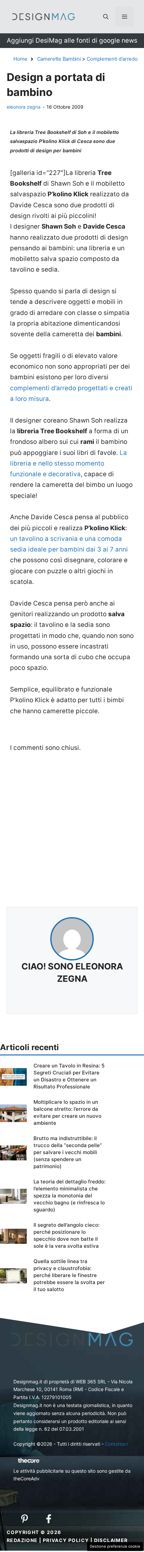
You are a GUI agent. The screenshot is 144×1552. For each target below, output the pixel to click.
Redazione (22, 1540)
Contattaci (116, 1444)
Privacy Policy (66, 1540)
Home (20, 59)
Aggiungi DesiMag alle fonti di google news (72, 40)
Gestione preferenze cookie (115, 1546)
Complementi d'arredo (112, 59)
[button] (105, 17)
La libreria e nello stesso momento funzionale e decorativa (68, 463)
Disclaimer (111, 1540)
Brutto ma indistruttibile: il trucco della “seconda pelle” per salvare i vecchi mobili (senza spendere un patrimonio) (67, 1152)
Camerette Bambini (59, 59)
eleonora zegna (24, 107)
